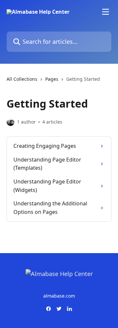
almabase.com (59, 296)
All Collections (22, 79)
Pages (51, 79)
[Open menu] (105, 12)
